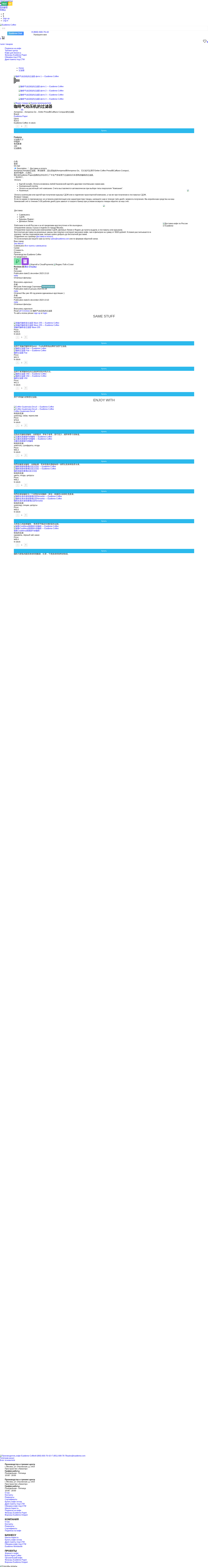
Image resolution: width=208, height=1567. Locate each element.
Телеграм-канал (7, 1458)
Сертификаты (11, 1499)
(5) (22, 110)
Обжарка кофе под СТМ (15, 1506)
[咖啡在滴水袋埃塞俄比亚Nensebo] (104, 497)
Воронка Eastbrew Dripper (16, 1515)
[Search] (205, 28)
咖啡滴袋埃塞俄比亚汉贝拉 (25, 471)
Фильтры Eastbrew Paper (16, 55)
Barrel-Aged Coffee (13, 1556)
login (45, 313)
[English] (5, 1)
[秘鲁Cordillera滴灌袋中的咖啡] (104, 527)
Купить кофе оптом (13, 1502)
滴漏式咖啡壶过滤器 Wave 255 (27, 327)
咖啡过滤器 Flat (20, 353)
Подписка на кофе (13, 48)
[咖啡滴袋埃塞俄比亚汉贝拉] (104, 467)
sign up (37, 313)
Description (22, 168)
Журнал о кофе (12, 1553)
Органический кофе (13, 1558)
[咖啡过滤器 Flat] (104, 349)
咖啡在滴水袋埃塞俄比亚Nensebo (28, 501)
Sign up (6, 18)
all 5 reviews (24, 311)
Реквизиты (9, 1497)
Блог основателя (7, 1460)
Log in (5, 21)
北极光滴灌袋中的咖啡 (23, 441)
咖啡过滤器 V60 (20, 378)
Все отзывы (31, 267)
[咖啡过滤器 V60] (104, 375)
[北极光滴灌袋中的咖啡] (104, 438)
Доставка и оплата (38, 168)
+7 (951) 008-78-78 (59, 1456)
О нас (7, 1493)
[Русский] (10, 1)
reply (16, 276)
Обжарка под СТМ (13, 57)
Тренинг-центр (11, 51)
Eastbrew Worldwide (14, 1546)
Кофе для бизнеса (13, 53)
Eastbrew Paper (21, 116)
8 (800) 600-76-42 (43, 1456)
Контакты (9, 1495)
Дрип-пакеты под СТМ (15, 59)
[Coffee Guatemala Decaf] (104, 408)
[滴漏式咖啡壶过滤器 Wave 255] (104, 324)
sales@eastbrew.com (60, 239)
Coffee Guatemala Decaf (24, 411)
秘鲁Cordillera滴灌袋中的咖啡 (27, 531)
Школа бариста (11, 1508)
